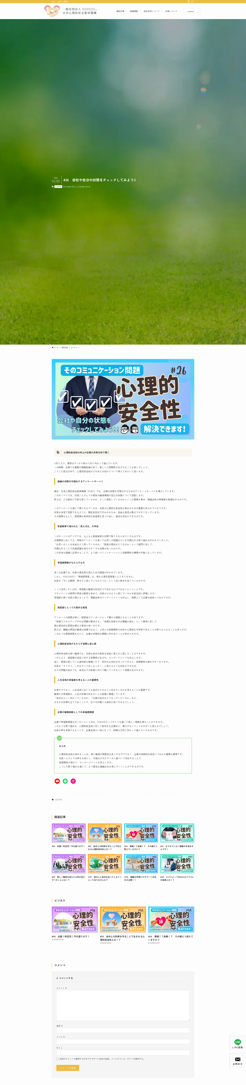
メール (60, 1036)
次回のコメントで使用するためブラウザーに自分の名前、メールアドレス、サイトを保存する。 (102, 1058)
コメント (61, 988)
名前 (59, 1025)
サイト (59, 1047)
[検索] (192, 1)
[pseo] (70, 11)
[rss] (188, 1)
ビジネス (58, 186)
